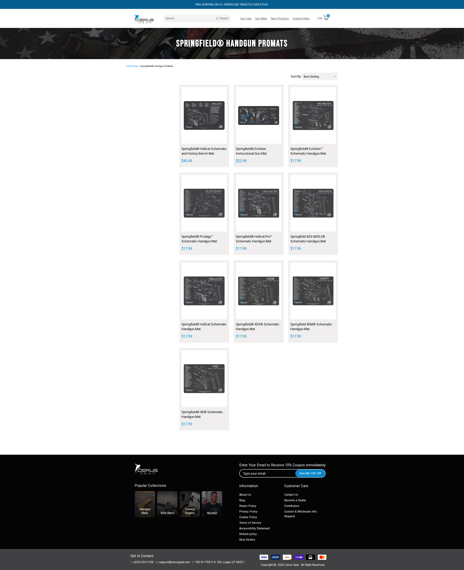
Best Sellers (247, 539)
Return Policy (247, 506)
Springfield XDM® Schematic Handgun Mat (311, 326)
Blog (242, 500)
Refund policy (248, 534)
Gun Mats (261, 18)
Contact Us (291, 494)
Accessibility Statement (254, 528)
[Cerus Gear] (144, 18)
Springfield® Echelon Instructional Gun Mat (251, 151)
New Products (280, 18)
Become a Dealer (295, 500)
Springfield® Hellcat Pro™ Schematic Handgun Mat (254, 239)
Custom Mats (301, 18)
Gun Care (246, 18)
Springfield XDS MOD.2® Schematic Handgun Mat (308, 239)
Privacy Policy (248, 511)
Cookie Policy (248, 517)
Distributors (291, 506)
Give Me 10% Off (310, 473)
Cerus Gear (292, 565)
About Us (245, 494)
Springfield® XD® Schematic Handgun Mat (202, 414)
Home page (132, 66)
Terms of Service (250, 522)
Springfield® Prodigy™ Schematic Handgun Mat (199, 239)
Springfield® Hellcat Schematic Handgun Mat (204, 326)
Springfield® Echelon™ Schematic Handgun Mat (308, 151)
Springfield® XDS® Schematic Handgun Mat (257, 326)
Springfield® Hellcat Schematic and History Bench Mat (204, 151)
